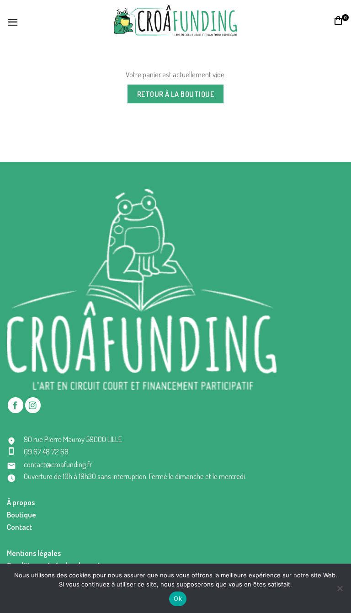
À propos (21, 502)
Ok (178, 598)
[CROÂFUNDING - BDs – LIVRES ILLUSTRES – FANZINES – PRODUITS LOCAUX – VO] (175, 20)
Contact (19, 527)
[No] (339, 591)
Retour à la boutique (175, 94)
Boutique (21, 514)
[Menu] (13, 21)
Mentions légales (34, 553)
